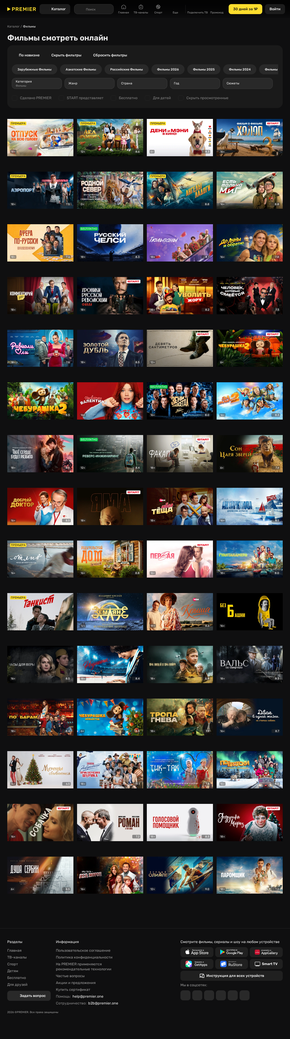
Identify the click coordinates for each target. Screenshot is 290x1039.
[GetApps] (196, 964)
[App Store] (196, 952)
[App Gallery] (266, 952)
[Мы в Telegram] (185, 995)
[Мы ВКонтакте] (197, 995)
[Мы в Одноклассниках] (209, 995)
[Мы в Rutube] (233, 995)
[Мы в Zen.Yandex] (221, 995)
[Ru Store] (231, 964)
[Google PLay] (231, 952)
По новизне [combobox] (29, 55)
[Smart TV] (266, 964)
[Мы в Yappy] (245, 995)
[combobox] (37, 83)
